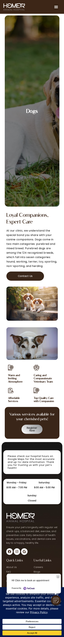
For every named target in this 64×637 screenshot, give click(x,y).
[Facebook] (9, 551)
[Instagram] (17, 551)
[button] (56, 600)
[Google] (24, 551)
